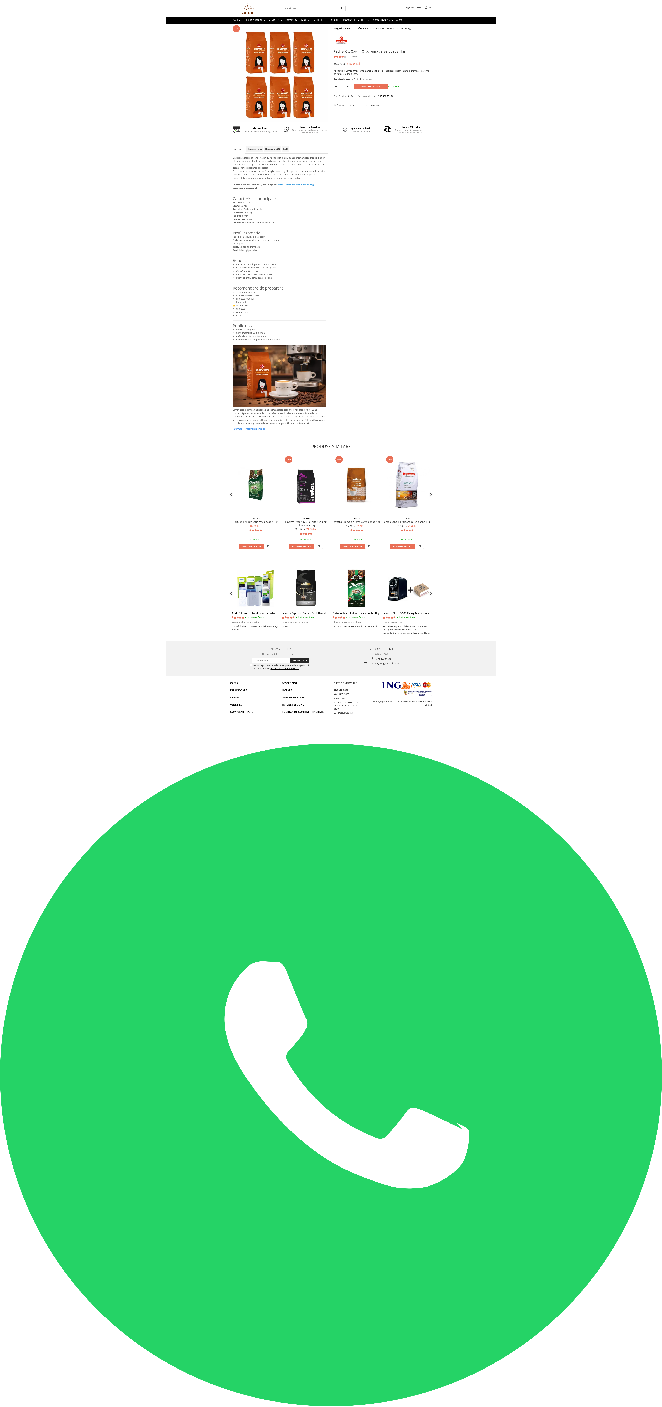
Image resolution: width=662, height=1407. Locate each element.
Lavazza (306, 518)
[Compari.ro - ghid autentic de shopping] (242, 730)
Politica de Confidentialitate (285, 668)
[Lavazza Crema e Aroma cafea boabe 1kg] (356, 485)
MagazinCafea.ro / (344, 28)
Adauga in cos (371, 86)
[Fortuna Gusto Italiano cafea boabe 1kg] (356, 588)
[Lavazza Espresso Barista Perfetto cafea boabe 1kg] (306, 588)
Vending (236, 704)
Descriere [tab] (238, 149)
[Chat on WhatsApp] (331, 1405)
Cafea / (360, 28)
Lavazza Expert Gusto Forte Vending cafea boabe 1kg (306, 523)
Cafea (234, 683)
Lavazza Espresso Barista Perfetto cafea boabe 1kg (312, 613)
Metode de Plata (293, 697)
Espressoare (238, 690)
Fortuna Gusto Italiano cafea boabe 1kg (355, 613)
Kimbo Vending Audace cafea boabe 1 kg (406, 521)
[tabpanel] (279, 73)
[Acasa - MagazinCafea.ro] (247, 8)
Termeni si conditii (295, 704)
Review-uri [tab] (272, 148)
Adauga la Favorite (346, 105)
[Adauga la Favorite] (268, 546)
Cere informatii (372, 105)
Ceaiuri (235, 697)
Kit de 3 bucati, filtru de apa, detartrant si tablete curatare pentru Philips (274, 613)
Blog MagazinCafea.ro (387, 20)
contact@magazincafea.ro (383, 663)
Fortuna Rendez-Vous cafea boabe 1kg (255, 521)
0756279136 (383, 658)
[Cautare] (342, 8)
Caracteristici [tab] (255, 148)
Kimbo (407, 518)
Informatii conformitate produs (249, 428)
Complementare (241, 711)
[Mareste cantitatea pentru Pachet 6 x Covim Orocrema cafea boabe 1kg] (347, 86)
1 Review (352, 56)
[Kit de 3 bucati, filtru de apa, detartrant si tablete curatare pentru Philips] (255, 588)
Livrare (287, 690)
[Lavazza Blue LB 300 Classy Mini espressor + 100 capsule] (407, 588)
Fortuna (255, 518)
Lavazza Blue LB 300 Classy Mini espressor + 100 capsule (416, 613)
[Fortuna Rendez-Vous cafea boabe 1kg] (255, 485)
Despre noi (289, 683)
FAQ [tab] (285, 148)
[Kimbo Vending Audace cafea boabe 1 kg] (406, 485)
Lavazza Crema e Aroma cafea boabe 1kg (356, 521)
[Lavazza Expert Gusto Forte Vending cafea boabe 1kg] (305, 485)
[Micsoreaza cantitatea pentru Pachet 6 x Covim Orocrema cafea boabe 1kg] (336, 86)
